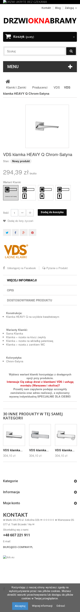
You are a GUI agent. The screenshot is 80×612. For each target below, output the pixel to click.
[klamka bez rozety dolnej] (7, 189)
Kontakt (46, 7)
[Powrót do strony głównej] (8, 81)
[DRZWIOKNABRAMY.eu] (40, 20)
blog (58, 7)
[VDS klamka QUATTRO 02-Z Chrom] (66, 435)
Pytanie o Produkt (57, 268)
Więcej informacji (22, 280)
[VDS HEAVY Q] (47, 126)
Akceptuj (20, 606)
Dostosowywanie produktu (29, 300)
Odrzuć (60, 605)
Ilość (6, 212)
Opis (10, 290)
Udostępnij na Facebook (21, 268)
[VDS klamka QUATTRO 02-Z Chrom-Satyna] (40, 435)
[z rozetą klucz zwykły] (24, 189)
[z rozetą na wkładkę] (59, 189)
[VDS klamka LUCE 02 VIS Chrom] (14, 435)
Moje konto (11, 503)
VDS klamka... (13, 450)
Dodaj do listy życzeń (20, 221)
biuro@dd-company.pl (18, 547)
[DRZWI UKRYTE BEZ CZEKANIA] (40, 2)
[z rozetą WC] (42, 189)
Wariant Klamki (12, 182)
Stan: (6, 161)
